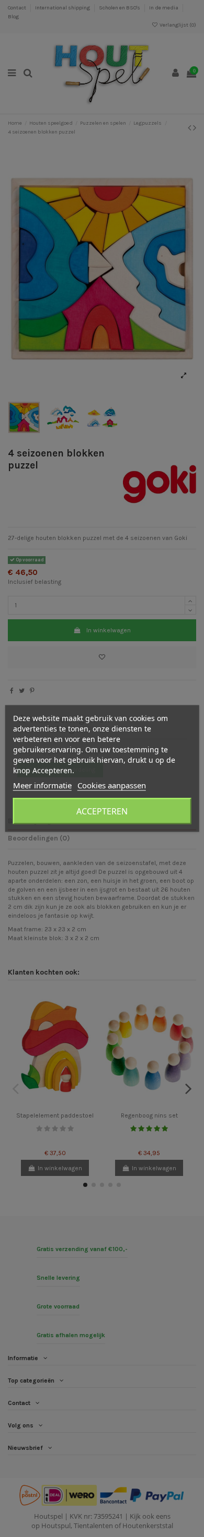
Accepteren (102, 811)
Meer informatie (42, 785)
